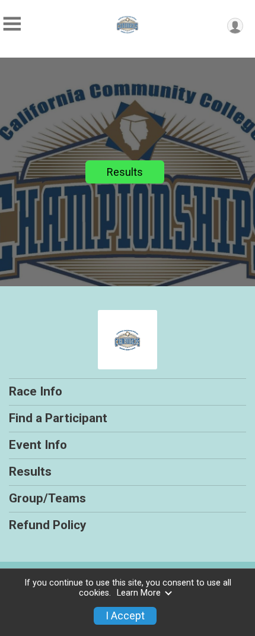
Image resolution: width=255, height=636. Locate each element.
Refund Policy (47, 525)
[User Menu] (235, 26)
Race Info (35, 391)
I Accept (125, 616)
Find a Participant (58, 418)
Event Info (38, 445)
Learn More (139, 593)
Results (125, 172)
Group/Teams (47, 498)
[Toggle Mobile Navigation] (12, 24)
